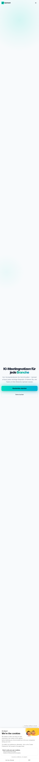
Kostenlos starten (20, 388)
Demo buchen (19, 394)
